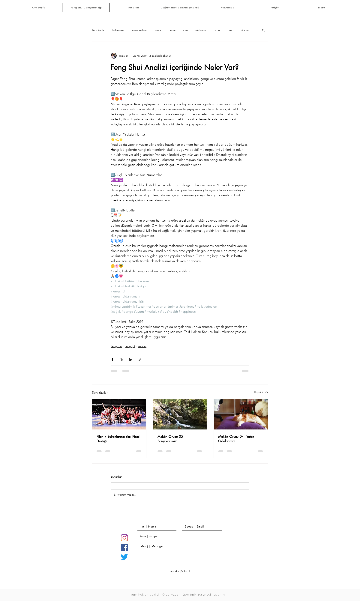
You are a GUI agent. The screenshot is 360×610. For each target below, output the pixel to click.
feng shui (116, 346)
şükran (245, 29)
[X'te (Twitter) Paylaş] (121, 359)
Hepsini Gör (261, 392)
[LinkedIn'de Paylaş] (131, 359)
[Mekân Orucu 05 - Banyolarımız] (180, 414)
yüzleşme (200, 29)
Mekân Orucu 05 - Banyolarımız (171, 438)
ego (185, 29)
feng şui (130, 346)
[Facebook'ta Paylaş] (112, 359)
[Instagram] (124, 537)
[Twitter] (124, 557)
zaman (158, 29)
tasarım (142, 346)
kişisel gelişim (139, 29)
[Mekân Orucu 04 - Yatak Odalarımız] (241, 414)
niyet (230, 29)
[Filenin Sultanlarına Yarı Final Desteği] (119, 414)
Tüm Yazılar (98, 29)
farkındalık (118, 29)
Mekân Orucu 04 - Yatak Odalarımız (236, 438)
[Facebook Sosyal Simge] (124, 547)
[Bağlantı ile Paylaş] (140, 359)
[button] (263, 29)
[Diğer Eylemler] (247, 55)
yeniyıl (216, 29)
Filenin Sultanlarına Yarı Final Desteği (118, 438)
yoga (173, 29)
